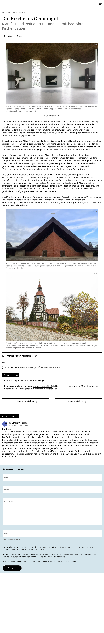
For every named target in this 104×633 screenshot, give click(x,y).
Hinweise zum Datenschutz (33, 549)
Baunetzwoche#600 (42, 386)
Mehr (34, 356)
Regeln (73, 561)
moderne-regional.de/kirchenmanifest (22, 380)
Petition (32, 149)
